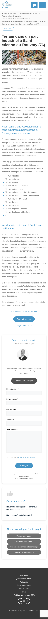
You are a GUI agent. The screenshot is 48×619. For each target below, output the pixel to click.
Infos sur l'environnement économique (24, 547)
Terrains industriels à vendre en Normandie (16, 19)
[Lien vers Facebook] (27, 601)
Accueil (4, 13)
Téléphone (10, 419)
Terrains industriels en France (29, 13)
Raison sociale (12, 399)
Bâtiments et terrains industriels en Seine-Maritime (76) (20, 21)
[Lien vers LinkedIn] (21, 601)
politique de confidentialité (26, 457)
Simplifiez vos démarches (24, 552)
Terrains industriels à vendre (11, 16)
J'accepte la (22, 457)
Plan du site (24, 589)
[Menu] (42, 5)
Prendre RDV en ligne (24, 381)
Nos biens (13, 13)
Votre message (11, 429)
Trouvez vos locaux (24, 536)
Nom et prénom (12, 389)
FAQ (24, 592)
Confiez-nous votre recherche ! (24, 311)
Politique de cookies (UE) (24, 595)
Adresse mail (11, 409)
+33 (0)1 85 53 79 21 (24, 326)
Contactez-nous (24, 319)
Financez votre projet (24, 541)
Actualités (24, 582)
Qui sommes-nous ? (24, 579)
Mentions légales (24, 585)
